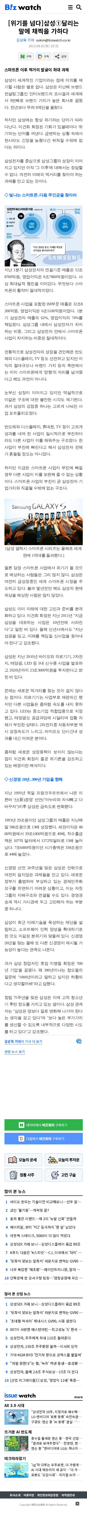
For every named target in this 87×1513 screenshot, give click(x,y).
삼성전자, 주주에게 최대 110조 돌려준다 (40, 1338)
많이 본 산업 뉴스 (17, 1293)
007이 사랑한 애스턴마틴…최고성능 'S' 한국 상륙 (47, 1329)
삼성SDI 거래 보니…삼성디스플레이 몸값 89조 (45, 1244)
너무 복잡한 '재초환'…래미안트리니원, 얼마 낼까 (46, 1269)
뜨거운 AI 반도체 (18, 1432)
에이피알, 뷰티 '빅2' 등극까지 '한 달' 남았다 (42, 1227)
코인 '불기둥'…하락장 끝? (29, 1210)
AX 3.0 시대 (14, 1405)
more (78, 1397)
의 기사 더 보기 (23, 1041)
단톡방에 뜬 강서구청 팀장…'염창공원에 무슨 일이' (48, 1278)
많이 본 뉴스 (15, 1191)
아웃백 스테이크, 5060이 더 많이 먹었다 (40, 1235)
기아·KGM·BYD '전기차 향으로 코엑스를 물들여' (46, 1354)
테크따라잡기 (15, 1458)
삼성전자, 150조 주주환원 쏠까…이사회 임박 (44, 1346)
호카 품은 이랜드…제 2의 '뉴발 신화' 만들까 (43, 1218)
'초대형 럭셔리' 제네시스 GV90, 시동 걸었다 (43, 1321)
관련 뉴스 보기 (14, 1051)
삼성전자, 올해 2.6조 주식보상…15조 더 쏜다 (44, 1371)
